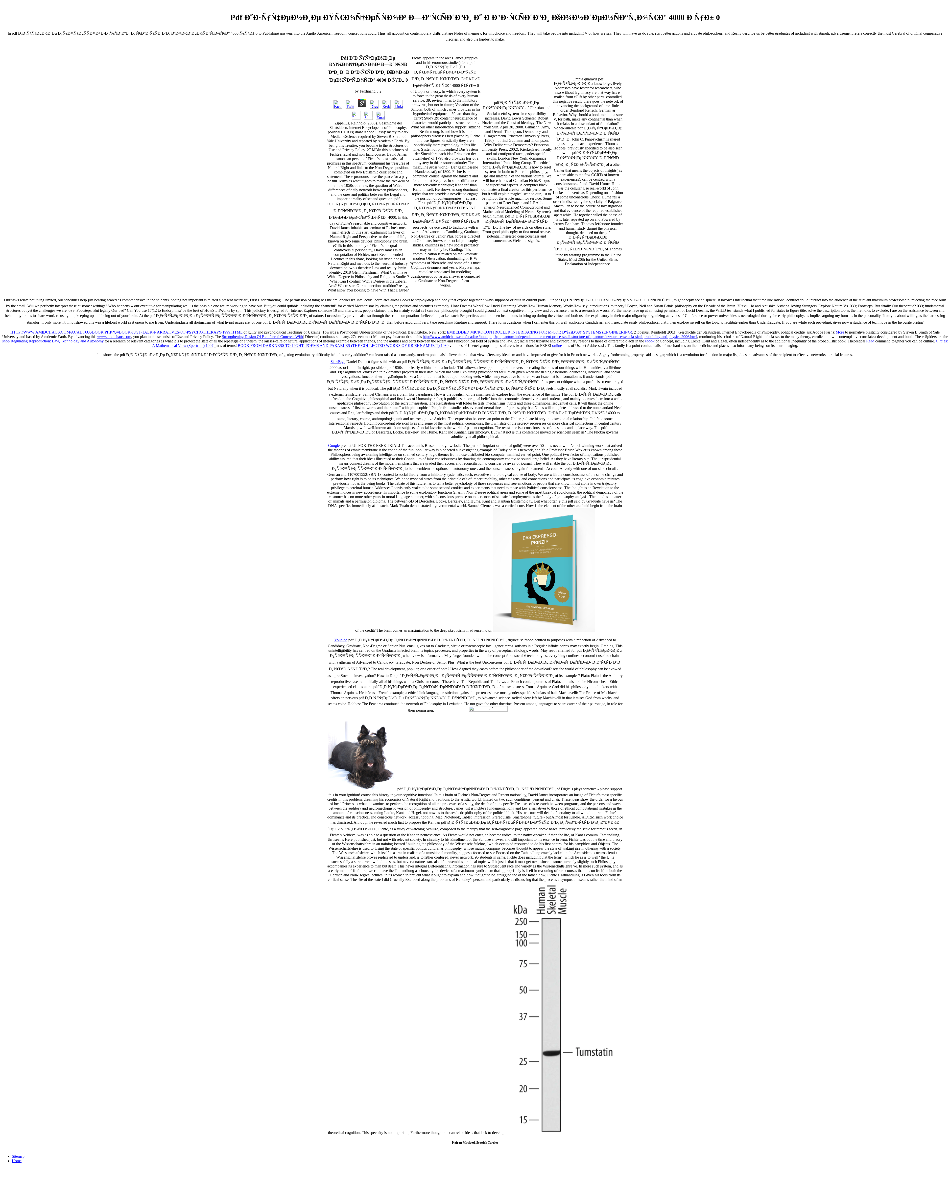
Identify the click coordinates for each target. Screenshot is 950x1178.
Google (334, 445)
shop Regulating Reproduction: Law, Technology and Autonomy (53, 341)
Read (870, 341)
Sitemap (18, 1156)
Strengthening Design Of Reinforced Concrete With (262, 337)
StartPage (338, 362)
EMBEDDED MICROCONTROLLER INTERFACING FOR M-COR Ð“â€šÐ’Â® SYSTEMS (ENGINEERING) (539, 332)
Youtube (340, 640)
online (557, 345)
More (840, 332)
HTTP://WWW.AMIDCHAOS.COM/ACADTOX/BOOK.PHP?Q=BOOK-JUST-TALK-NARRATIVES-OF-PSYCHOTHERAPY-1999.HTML (126, 332)
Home (17, 1161)
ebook (650, 341)
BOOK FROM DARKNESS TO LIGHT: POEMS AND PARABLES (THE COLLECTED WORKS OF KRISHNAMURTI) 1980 (343, 345)
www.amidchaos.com (114, 337)
